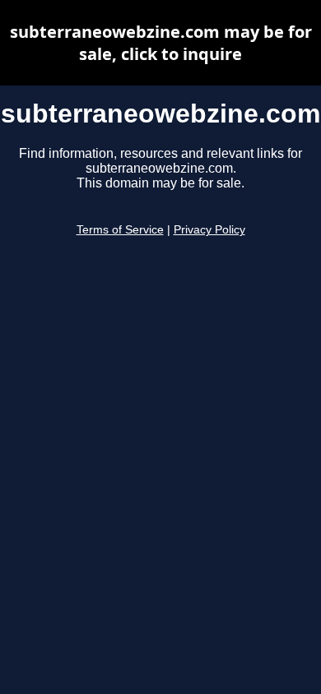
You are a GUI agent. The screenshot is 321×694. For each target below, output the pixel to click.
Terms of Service (120, 230)
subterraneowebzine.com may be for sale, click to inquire (161, 43)
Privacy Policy (209, 230)
